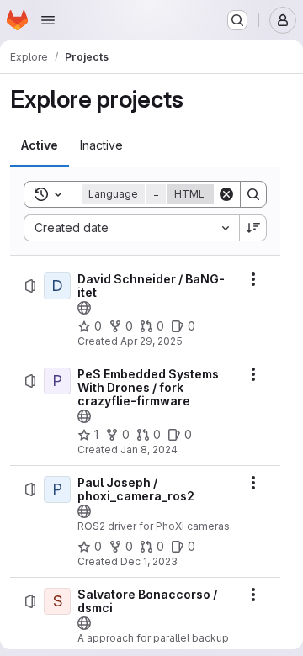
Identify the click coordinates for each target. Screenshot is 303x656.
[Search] (253, 194)
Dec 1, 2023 (149, 561)
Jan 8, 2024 (149, 449)
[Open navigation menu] (48, 20)
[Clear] (226, 194)
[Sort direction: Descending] (253, 227)
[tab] (39, 145)
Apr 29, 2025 (151, 341)
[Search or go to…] (237, 20)
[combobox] (131, 227)
